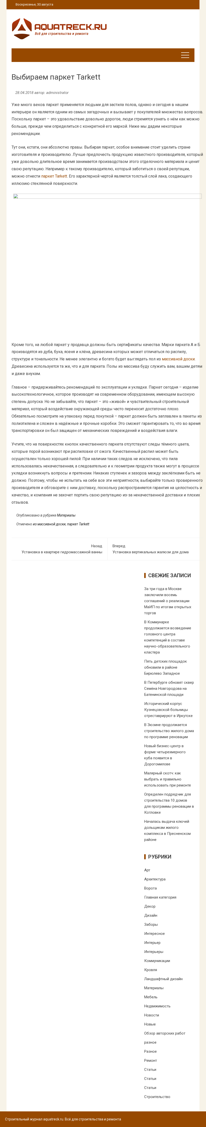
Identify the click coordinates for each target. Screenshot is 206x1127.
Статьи (150, 1069)
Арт (147, 870)
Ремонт (150, 1060)
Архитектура (155, 879)
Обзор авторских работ (164, 1033)
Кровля (150, 970)
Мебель (151, 997)
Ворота (150, 888)
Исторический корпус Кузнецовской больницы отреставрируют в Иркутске (168, 709)
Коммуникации (157, 961)
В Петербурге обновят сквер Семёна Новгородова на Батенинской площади (169, 688)
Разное (150, 1051)
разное (150, 1042)
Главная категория (160, 897)
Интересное (154, 933)
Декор (150, 906)
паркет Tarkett (54, 176)
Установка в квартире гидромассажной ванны (62, 549)
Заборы (151, 924)
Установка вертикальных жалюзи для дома (151, 549)
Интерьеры (153, 951)
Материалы (66, 515)
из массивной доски (49, 524)
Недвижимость (157, 1006)
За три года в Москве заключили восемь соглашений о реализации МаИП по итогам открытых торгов (167, 601)
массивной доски (178, 359)
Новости (151, 1015)
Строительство (157, 1097)
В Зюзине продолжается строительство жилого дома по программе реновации (169, 731)
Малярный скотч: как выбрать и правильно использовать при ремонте (167, 779)
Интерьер (152, 942)
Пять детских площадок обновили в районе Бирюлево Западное (165, 667)
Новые (150, 1024)
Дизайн (150, 915)
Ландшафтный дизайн (163, 979)
